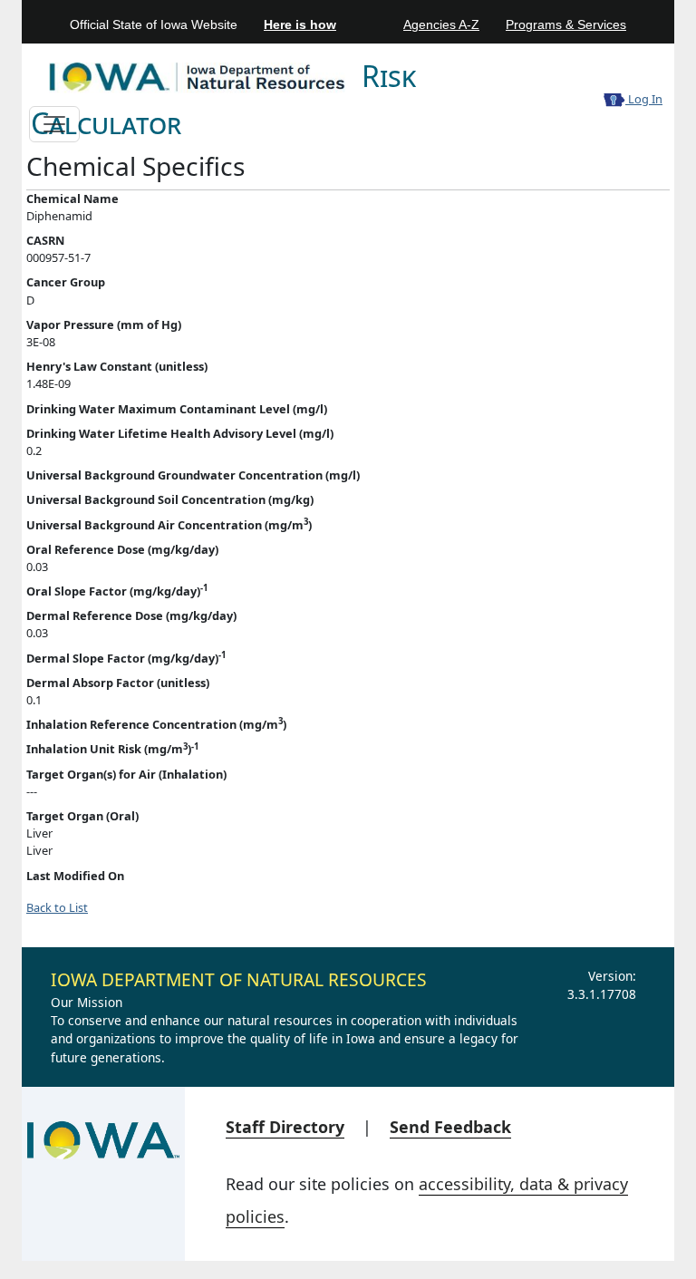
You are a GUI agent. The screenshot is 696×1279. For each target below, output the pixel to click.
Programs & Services (566, 24)
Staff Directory (285, 1127)
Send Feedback (450, 1127)
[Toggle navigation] (54, 124)
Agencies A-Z (441, 24)
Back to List (57, 907)
